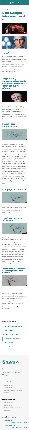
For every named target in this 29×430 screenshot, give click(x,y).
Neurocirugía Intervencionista (13, 338)
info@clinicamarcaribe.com (11, 375)
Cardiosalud (7, 392)
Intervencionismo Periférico (12, 334)
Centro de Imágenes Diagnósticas (13, 390)
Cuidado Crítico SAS (9, 387)
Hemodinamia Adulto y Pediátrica (14, 326)
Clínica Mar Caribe (9, 385)
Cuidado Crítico (8, 405)
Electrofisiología (9, 330)
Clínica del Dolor (9, 342)
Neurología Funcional (10, 347)
